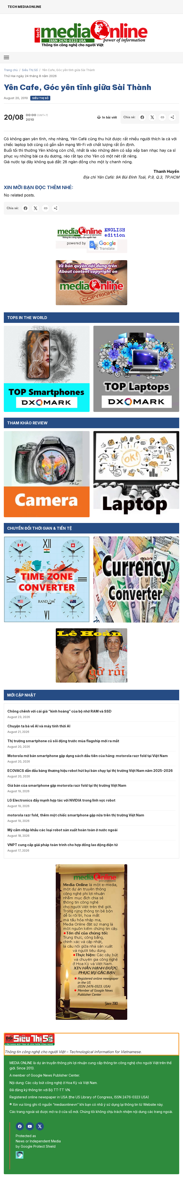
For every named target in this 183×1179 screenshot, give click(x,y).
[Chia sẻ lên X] (152, 117)
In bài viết (109, 117)
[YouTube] (30, 1126)
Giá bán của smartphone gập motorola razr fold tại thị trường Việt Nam (66, 785)
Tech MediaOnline (24, 6)
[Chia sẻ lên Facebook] (142, 117)
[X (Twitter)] (40, 1126)
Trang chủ (11, 70)
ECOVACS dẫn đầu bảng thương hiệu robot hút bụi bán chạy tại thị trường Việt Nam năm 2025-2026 (90, 771)
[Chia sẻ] (172, 117)
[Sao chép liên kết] (162, 117)
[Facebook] (20, 1126)
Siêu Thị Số (30, 70)
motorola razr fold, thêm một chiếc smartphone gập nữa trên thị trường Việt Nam (75, 815)
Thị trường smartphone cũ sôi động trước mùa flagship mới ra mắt (63, 741)
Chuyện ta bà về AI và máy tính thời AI (38, 726)
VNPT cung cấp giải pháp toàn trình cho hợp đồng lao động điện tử (62, 845)
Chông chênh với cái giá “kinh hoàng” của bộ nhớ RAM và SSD (59, 711)
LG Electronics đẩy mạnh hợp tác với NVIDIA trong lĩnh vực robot (61, 800)
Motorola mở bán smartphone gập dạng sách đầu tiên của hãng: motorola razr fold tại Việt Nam (87, 756)
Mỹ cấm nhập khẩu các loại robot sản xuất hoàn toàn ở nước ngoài (62, 830)
